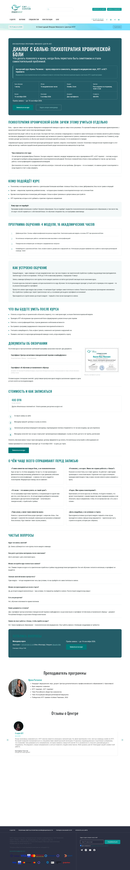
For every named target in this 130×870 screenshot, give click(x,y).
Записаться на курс (22, 107)
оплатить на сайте (81, 830)
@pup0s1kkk (57, 645)
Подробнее (117, 27)
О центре (12, 830)
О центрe (12, 19)
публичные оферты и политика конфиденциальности (35, 830)
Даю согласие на (95, 845)
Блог (57, 19)
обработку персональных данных (99, 845)
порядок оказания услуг (64, 830)
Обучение (22, 19)
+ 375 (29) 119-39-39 (97, 19)
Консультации (47, 19)
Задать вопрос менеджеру (49, 107)
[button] (7, 740)
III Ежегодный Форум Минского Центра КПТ (56, 27)
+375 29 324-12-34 (27, 645)
